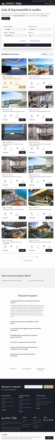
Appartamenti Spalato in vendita (8, 402)
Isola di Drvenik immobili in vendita (25, 408)
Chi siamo (25, 420)
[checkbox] (19, 41)
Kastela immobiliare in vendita (43, 402)
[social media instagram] (47, 420)
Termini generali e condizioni (37, 426)
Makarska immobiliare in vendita (42, 404)
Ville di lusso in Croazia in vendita (8, 406)
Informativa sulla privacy (37, 422)
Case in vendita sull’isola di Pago (36, 280)
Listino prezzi (26, 426)
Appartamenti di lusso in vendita (8, 399)
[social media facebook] (44, 420)
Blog (24, 422)
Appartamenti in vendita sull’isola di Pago (12, 280)
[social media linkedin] (49, 420)
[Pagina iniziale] (11, 3)
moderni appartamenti (19, 15)
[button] (27, 301)
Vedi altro (4, 409)
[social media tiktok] (52, 420)
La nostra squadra (27, 424)
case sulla (44, 15)
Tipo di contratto (8, 26)
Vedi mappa (12, 32)
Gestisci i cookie (37, 420)
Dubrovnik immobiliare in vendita (42, 399)
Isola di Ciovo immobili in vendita (25, 404)
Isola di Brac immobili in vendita (25, 400)
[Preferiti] (45, 3)
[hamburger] (53, 3)
